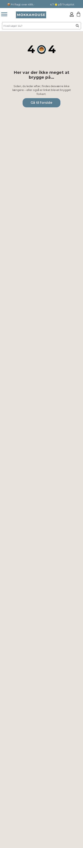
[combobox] (37, 25)
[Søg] (77, 25)
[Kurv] (78, 14)
